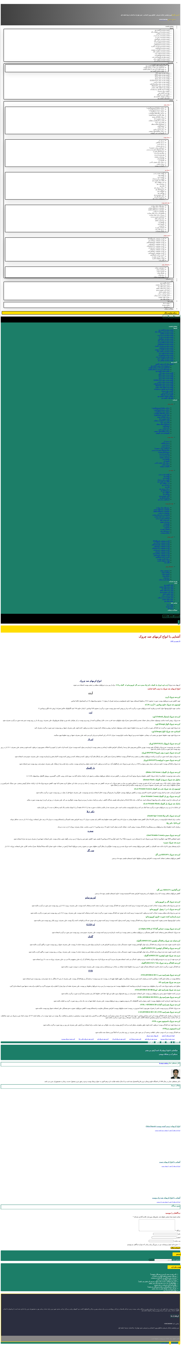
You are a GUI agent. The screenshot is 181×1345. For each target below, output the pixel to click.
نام (179, 1234)
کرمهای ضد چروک (152, 1036)
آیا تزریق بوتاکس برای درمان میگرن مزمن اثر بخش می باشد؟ (157, 1281)
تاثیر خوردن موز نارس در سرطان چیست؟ (163, 1274)
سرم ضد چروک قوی (151, 1039)
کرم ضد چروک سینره (68, 1039)
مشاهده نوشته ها (163, 1063)
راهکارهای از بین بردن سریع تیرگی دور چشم (162, 1283)
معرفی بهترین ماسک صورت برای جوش (164, 1288)
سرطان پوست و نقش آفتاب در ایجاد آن (164, 1276)
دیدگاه (177, 1230)
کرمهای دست (165, 1166)
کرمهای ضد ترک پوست (162, 1202)
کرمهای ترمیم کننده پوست (161, 1130)
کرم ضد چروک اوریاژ (118, 1039)
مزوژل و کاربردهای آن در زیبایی (166, 1279)
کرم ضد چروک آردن (135, 1039)
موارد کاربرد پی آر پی (169, 1290)
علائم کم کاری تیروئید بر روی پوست (165, 1285)
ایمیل (178, 1237)
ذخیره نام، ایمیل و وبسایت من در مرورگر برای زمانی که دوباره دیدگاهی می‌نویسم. (152, 1244)
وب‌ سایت (177, 1241)
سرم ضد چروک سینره (168, 1039)
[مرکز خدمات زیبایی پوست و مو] (166, 10)
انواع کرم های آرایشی (168, 1036)
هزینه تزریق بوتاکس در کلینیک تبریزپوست (163, 1278)
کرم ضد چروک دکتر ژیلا (86, 1039)
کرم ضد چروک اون (103, 1039)
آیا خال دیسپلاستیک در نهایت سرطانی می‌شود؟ (161, 1287)
